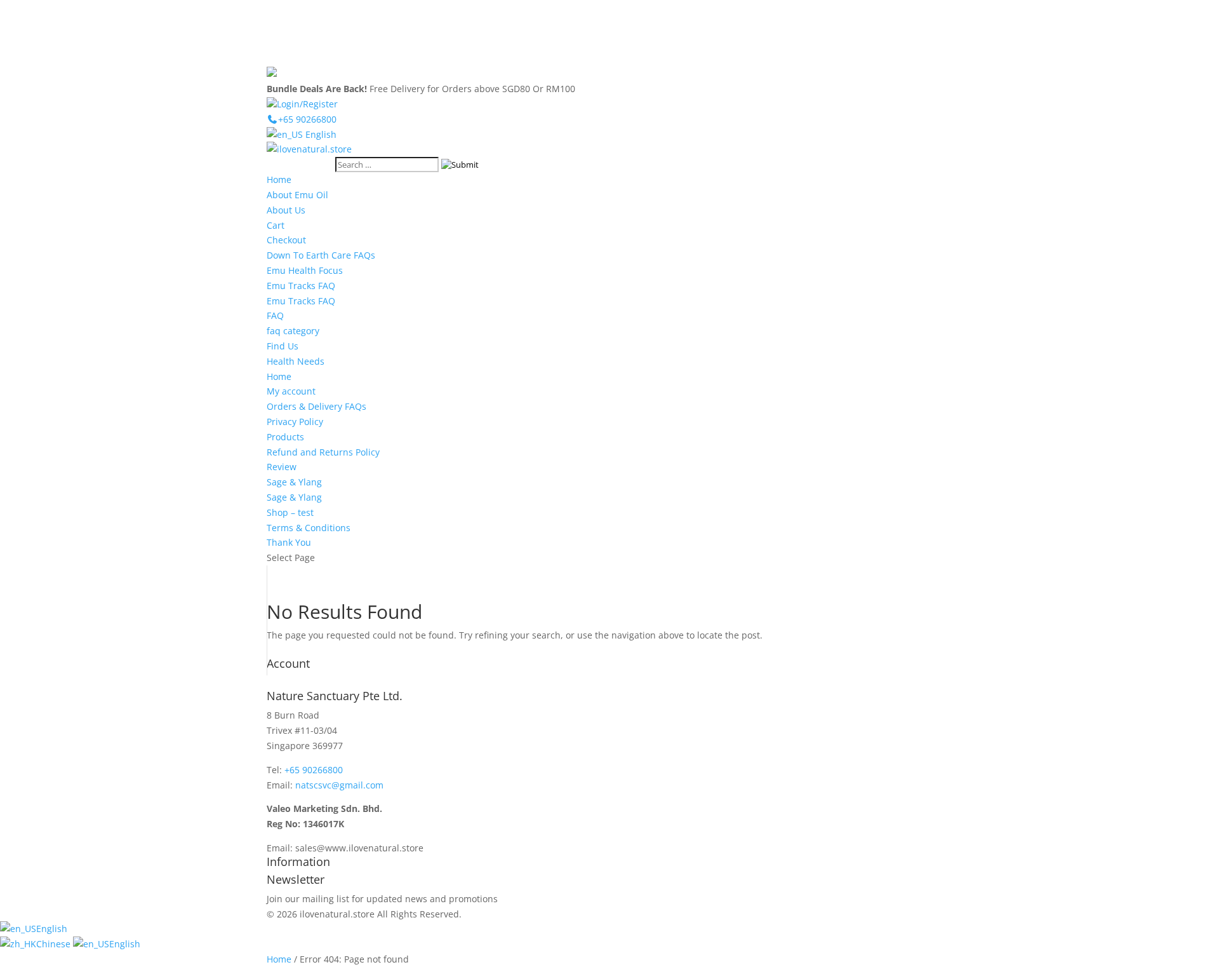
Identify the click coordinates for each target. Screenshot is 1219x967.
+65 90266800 (313, 770)
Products (285, 437)
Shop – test (290, 512)
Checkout (286, 240)
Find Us (282, 346)
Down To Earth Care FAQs (321, 255)
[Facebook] (1205, 14)
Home (279, 179)
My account (291, 391)
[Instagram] (1205, 36)
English (319, 134)
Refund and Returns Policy (323, 452)
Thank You (289, 542)
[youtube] (1205, 59)
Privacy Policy (295, 422)
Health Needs (295, 361)
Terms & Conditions (308, 528)
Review (281, 467)
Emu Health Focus (305, 270)
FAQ (275, 315)
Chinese (54, 944)
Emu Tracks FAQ (301, 286)
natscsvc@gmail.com (339, 785)
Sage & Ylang (294, 482)
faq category (293, 331)
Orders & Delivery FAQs (316, 406)
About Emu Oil (297, 195)
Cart (275, 225)
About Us (286, 210)
